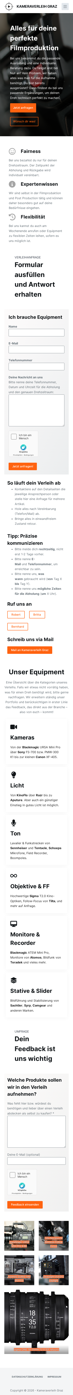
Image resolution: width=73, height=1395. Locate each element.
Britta (37, 614)
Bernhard (17, 626)
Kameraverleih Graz (37, 6)
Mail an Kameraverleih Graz (29, 650)
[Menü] (65, 6)
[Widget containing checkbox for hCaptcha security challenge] (23, 444)
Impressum (54, 1376)
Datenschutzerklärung (27, 1376)
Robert (16, 614)
